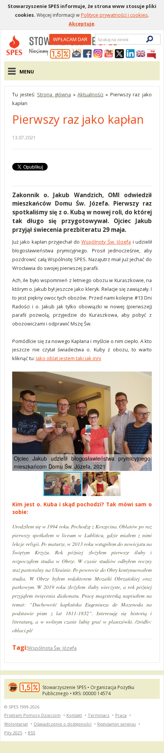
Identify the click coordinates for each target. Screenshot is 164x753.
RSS (31, 732)
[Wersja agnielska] (140, 54)
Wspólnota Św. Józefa (52, 648)
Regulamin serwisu (116, 724)
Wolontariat (16, 724)
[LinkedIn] (130, 54)
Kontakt (74, 715)
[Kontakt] (76, 54)
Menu (26, 71)
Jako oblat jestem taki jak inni (68, 358)
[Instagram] (98, 54)
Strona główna (54, 94)
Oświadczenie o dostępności (63, 724)
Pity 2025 (13, 732)
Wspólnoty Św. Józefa (106, 241)
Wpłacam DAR (70, 39)
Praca (121, 715)
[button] (145, 378)
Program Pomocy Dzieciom (32, 715)
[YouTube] (108, 54)
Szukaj (97, 39)
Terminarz (98, 715)
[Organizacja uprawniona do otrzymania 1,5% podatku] (60, 54)
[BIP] (151, 54)
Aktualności (90, 94)
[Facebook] (87, 54)
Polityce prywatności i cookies (114, 14)
